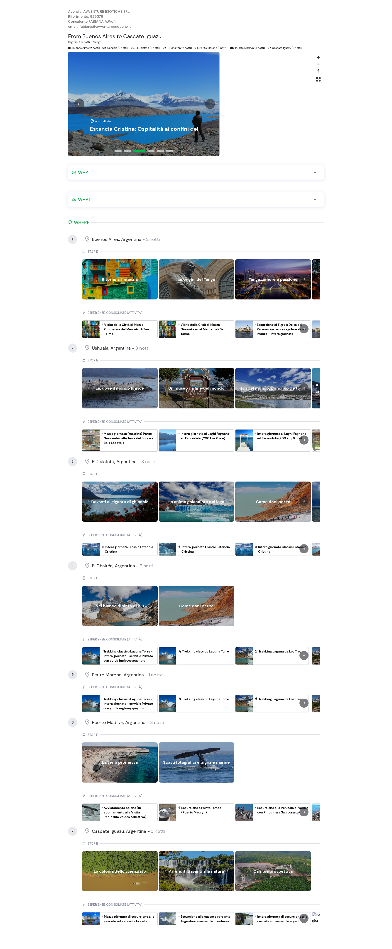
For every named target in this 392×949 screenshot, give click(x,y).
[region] (273, 104)
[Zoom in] (318, 57)
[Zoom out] (318, 64)
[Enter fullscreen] (318, 79)
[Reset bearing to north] (318, 70)
